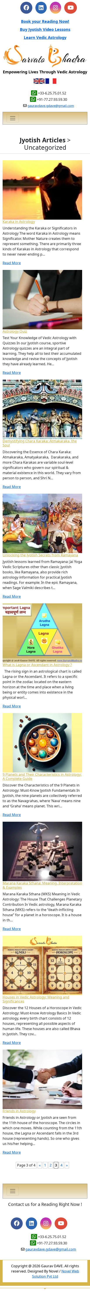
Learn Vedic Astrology (45, 37)
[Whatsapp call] (34, 93)
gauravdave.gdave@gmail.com (51, 105)
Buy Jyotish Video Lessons (45, 29)
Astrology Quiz (15, 331)
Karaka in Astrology (19, 221)
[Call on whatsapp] (33, 1243)
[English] (39, 80)
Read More (12, 263)
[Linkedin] (41, 8)
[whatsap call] (33, 99)
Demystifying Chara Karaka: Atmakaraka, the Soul (40, 443)
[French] (50, 80)
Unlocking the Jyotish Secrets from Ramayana (40, 555)
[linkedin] (31, 1223)
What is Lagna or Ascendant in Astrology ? (37, 664)
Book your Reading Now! (45, 21)
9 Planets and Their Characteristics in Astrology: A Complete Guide (42, 776)
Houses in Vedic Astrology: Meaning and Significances (36, 999)
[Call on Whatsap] (34, 1236)
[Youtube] (70, 8)
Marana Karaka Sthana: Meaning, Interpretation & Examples (42, 885)
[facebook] (26, 8)
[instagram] (55, 8)
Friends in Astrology (19, 1111)
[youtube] (61, 1223)
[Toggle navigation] (13, 118)
